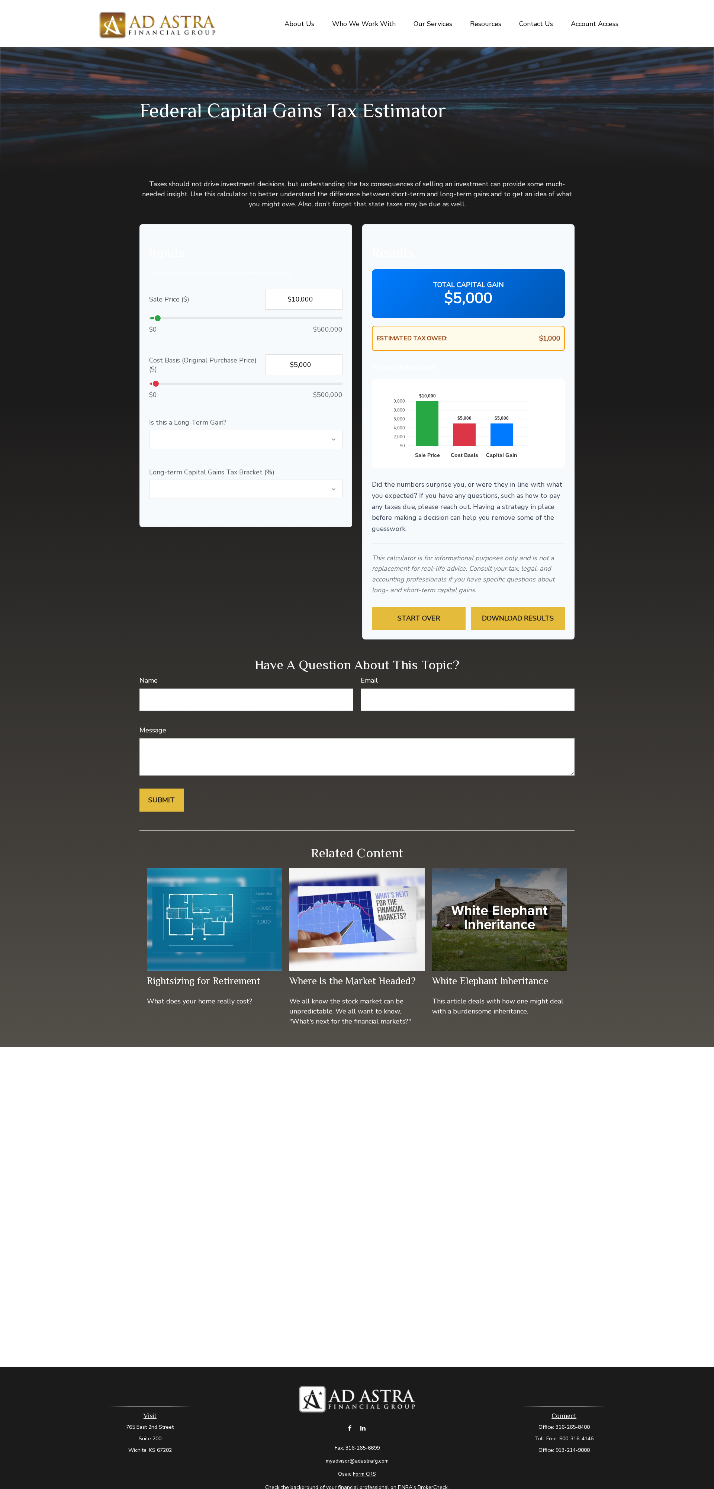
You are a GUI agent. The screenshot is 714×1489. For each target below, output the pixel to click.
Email (369, 680)
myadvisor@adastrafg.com (357, 1460)
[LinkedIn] (363, 1428)
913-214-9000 (573, 1450)
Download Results (518, 618)
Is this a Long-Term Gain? (187, 422)
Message (152, 730)
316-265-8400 (573, 1427)
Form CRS (364, 1473)
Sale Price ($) (169, 299)
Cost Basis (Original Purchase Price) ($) (203, 365)
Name (148, 680)
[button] (299, 23)
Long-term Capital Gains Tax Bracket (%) (211, 472)
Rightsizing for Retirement (203, 980)
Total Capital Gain (468, 284)
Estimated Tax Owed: (411, 338)
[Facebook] (350, 1428)
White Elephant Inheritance (490, 980)
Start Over (419, 618)
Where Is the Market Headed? (352, 980)
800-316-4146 (576, 1438)
